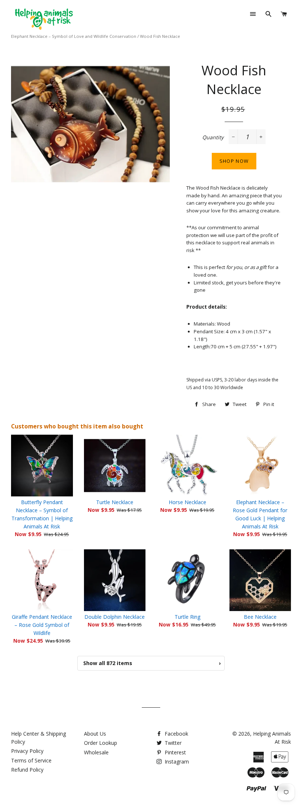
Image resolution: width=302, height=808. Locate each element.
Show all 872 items (152, 663)
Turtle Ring (187, 616)
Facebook (175, 733)
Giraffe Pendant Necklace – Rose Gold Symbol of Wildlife (42, 624)
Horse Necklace (187, 502)
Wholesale (96, 752)
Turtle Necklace (114, 502)
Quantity (213, 137)
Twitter (172, 742)
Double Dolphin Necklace (114, 616)
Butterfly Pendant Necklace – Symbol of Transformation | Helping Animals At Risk (42, 514)
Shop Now (234, 161)
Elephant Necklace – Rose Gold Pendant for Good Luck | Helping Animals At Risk (260, 514)
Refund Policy (27, 769)
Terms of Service (31, 760)
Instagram (176, 761)
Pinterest (174, 752)
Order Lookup (100, 742)
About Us (95, 733)
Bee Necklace (260, 616)
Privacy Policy (27, 750)
